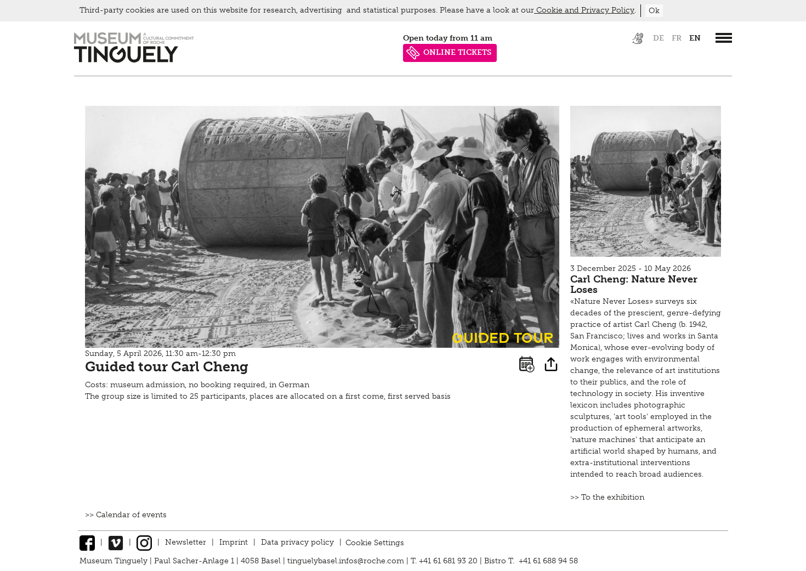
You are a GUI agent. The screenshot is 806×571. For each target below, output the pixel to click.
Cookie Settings (374, 542)
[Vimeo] (115, 542)
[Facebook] (87, 542)
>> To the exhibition (607, 497)
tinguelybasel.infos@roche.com (346, 561)
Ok (654, 10)
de (658, 38)
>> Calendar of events (126, 514)
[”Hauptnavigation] (724, 37)
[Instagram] (144, 542)
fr (677, 38)
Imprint (233, 542)
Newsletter (185, 542)
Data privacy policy (297, 542)
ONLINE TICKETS (457, 52)
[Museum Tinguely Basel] (134, 60)
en (695, 38)
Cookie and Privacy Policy (584, 10)
